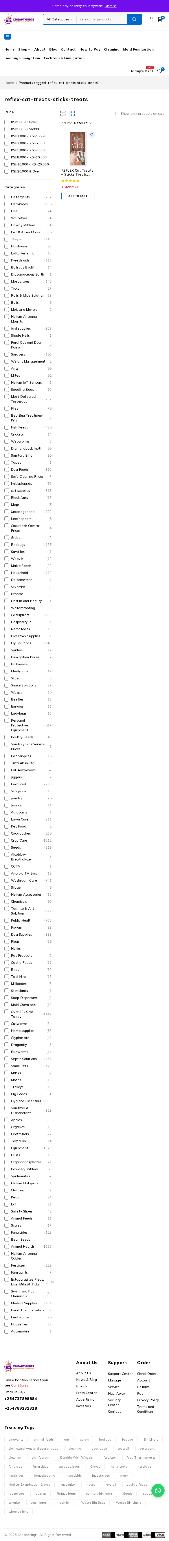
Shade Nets (32, 335)
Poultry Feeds (32, 737)
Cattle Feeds (32, 962)
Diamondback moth (32, 448)
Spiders (32, 650)
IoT (32, 1204)
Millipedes (32, 984)
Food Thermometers (32, 1310)
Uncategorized (32, 512)
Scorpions (32, 791)
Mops (32, 505)
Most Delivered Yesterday (32, 398)
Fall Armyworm (32, 770)
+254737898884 (20, 1398)
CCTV (32, 866)
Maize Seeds (32, 566)
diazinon (15, 1457)
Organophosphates (32, 1162)
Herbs (32, 948)
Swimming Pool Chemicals (32, 1293)
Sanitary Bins (32, 455)
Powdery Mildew (32, 1169)
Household (32, 573)
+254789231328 (20, 1408)
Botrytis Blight (32, 267)
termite (14, 1503)
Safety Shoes (32, 1211)
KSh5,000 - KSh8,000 (28, 150)
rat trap (40, 1494)
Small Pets (32, 1066)
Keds (32, 1197)
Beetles (32, 699)
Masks (32, 1073)
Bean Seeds (32, 1239)
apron (84, 1439)
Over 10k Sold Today (32, 1014)
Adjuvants (32, 812)
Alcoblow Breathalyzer (32, 856)
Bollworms (32, 664)
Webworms (32, 441)
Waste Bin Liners (128, 1503)
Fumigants (32, 1272)
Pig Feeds (32, 1094)
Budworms (32, 1052)
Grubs (32, 537)
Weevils (32, 559)
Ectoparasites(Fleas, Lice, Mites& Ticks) (32, 1281)
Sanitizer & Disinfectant (32, 1110)
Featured (32, 784)
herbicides (16, 1475)
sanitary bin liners (99, 1494)
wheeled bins (18, 1512)
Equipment (32, 1148)
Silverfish (32, 587)
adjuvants (16, 1439)
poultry (32, 798)
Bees (32, 969)
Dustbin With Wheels (76, 1457)
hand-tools (119, 1466)
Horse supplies (32, 1031)
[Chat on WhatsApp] (158, 1490)
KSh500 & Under (24, 122)
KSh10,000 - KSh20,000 (30, 164)
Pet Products (32, 955)
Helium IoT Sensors (32, 382)
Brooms (32, 594)
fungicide (15, 1466)
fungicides (40, 1466)
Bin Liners (151, 1439)
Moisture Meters (32, 309)
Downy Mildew (32, 225)
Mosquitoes (32, 281)
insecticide (74, 1475)
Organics (32, 1127)
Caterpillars (32, 615)
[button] (77, 196)
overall (111, 1485)
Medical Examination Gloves (29, 1485)
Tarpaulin (32, 1141)
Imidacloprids (32, 483)
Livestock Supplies (32, 636)
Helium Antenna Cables (32, 1255)
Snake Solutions (32, 685)
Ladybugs (32, 713)
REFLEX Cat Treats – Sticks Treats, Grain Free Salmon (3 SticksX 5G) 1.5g (77, 176)
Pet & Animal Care (32, 232)
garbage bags (69, 1466)
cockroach (99, 1448)
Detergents (32, 197)
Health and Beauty (32, 601)
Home (9, 83)
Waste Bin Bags (93, 1503)
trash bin (63, 1503)
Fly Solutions (32, 643)
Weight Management (32, 361)
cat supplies (32, 490)
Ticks (32, 288)
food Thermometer (141, 1457)
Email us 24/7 (15, 1392)
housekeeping (44, 1475)
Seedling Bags (32, 389)
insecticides (101, 1475)
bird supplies (32, 328)
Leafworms (32, 1317)
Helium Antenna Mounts (32, 318)
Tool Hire (32, 977)
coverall (123, 1448)
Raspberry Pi (32, 622)
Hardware (32, 246)
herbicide (144, 1466)
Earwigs (32, 706)
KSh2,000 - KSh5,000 (28, 143)
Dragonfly (32, 1045)
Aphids (32, 1120)
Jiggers (32, 777)
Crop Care (32, 840)
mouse (91, 1485)
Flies (32, 408)
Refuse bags (66, 1494)
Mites (32, 375)
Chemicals (32, 901)
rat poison (16, 1494)
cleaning (75, 1448)
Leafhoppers (32, 519)
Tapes (32, 462)
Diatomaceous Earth (32, 274)
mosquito (68, 1485)
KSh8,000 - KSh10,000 (29, 157)
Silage (32, 887)
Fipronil (32, 927)
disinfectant (41, 1457)
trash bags (39, 1503)
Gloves (95, 1466)
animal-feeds (44, 1439)
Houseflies (32, 1324)
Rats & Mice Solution (32, 295)
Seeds (32, 847)
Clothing (32, 1190)
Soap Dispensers (32, 998)
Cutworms (32, 1024)
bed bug (105, 1439)
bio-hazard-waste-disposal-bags (33, 1448)
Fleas (32, 941)
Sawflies (32, 552)
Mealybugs (32, 671)
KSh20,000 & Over (25, 171)
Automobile (32, 1331)
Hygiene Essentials (32, 1101)
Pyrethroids (32, 260)
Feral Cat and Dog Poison (32, 344)
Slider (32, 678)
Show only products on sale (143, 114)
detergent (147, 1448)
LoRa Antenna (32, 253)
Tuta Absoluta (32, 763)
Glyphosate (32, 1038)
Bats (32, 302)
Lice (32, 211)
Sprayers (32, 354)
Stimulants (32, 991)
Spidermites (32, 1176)
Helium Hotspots (32, 1183)
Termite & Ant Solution (32, 910)
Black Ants (32, 498)
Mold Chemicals (32, 1005)
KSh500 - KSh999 (25, 129)
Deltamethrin (32, 580)
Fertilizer (32, 1265)
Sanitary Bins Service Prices (32, 746)
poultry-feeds (137, 1485)
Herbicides (32, 204)
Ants (32, 368)
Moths (32, 1080)
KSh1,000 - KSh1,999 (28, 136)
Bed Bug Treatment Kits (32, 417)
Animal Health (32, 1246)
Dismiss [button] (111, 6)
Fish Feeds (32, 427)
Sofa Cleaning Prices (32, 476)
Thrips (32, 239)
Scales (32, 1225)
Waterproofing (32, 608)
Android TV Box (32, 873)
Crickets (32, 434)
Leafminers (32, 1134)
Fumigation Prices (32, 657)
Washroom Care (32, 880)
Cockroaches (32, 833)
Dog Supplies (32, 934)
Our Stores (19, 1385)
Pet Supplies (32, 756)
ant (66, 1439)
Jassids (32, 805)
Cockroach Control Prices (32, 528)
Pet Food (32, 826)
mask (124, 1475)
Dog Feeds (32, 469)
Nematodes (32, 629)
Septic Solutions (32, 1059)
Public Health (32, 920)
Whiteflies (32, 218)
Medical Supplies (32, 1303)
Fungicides (32, 1232)
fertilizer (109, 1457)
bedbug (127, 1439)
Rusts (32, 1155)
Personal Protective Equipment (32, 725)
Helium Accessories (32, 894)
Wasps (32, 692)
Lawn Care (32, 819)
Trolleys (32, 1087)
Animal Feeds (32, 1218)
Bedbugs (32, 545)
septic (147, 1494)
